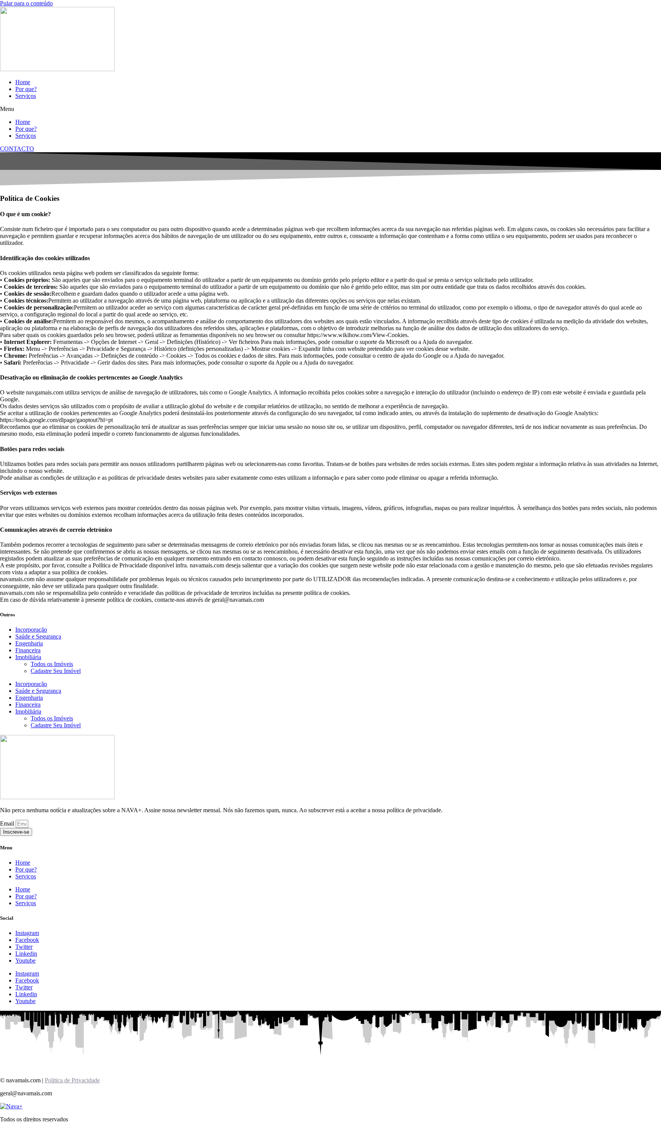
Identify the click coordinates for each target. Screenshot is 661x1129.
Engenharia (29, 643)
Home (22, 82)
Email (8, 823)
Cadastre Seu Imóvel (56, 671)
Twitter (24, 946)
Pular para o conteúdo (26, 3)
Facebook (27, 940)
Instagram (27, 933)
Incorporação (31, 629)
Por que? (26, 89)
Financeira (28, 650)
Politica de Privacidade (72, 1080)
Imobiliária (28, 657)
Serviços (25, 96)
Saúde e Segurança (38, 636)
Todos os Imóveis (52, 664)
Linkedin (26, 953)
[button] (330, 109)
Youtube (25, 960)
